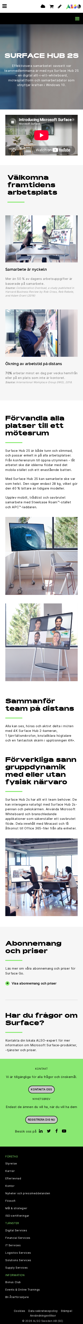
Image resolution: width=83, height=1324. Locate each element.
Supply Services (16, 1267)
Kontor (10, 1185)
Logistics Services (18, 1252)
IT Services (13, 1245)
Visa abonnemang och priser (34, 983)
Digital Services (16, 1230)
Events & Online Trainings (22, 1289)
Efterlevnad (13, 1178)
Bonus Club (13, 1282)
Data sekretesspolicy (43, 1310)
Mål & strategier (16, 1208)
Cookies (19, 1310)
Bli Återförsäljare (17, 1297)
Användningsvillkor (43, 1315)
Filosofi (10, 1200)
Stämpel (66, 1310)
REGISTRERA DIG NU (41, 1119)
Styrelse (11, 1163)
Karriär (10, 1171)
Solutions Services (18, 1260)
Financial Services (17, 1237)
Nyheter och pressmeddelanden (27, 1193)
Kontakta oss (41, 1089)
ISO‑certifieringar (17, 1215)
